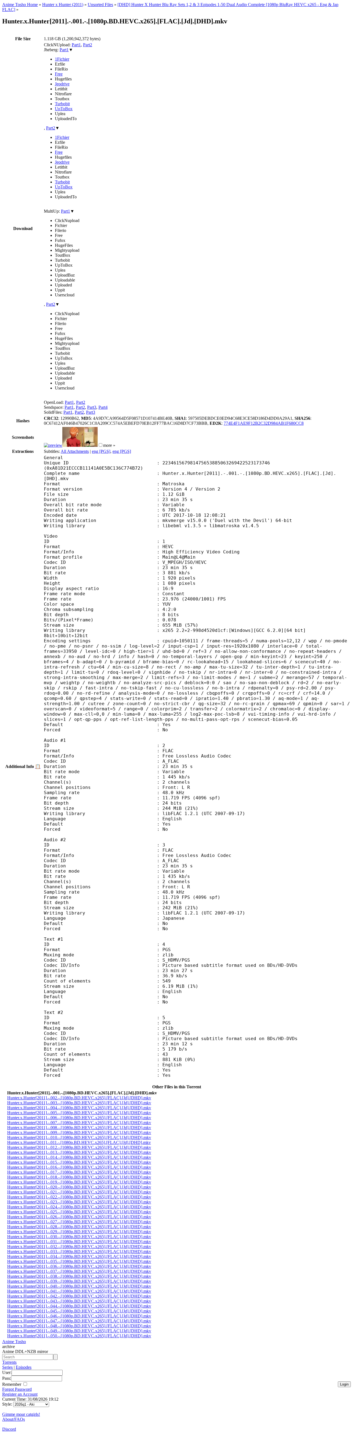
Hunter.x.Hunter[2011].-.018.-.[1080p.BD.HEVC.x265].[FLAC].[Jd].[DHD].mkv (79, 1177)
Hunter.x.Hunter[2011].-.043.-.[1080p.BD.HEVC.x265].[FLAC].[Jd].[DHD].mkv (79, 1301)
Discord (9, 1429)
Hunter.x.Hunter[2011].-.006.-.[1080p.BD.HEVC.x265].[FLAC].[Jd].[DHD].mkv (79, 1117)
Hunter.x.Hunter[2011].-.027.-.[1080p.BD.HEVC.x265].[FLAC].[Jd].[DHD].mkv (79, 1221)
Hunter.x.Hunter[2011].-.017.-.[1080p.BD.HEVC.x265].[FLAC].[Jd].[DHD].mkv (79, 1172)
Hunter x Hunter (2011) (62, 4)
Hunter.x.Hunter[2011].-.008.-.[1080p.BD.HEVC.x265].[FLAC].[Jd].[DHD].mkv (79, 1127)
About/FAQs (13, 1419)
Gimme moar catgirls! (21, 1414)
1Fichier (62, 59)
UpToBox (64, 108)
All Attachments (75, 451)
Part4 (103, 407)
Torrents (9, 1362)
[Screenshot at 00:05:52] (80, 445)
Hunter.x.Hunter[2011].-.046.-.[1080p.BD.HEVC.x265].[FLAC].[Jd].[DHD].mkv (79, 1316)
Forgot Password (17, 1389)
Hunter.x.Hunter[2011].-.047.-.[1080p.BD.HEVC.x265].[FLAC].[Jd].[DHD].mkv (79, 1321)
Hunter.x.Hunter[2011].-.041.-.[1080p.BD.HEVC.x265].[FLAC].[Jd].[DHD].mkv (79, 1291)
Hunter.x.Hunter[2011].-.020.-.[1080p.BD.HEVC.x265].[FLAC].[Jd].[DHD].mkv (79, 1187)
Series (7, 1367)
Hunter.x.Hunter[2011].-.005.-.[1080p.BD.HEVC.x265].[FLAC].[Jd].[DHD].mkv (79, 1112)
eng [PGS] (101, 451)
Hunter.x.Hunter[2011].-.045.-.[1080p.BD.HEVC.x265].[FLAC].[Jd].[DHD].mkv (79, 1311)
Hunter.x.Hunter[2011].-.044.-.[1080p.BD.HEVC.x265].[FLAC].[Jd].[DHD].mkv (79, 1306)
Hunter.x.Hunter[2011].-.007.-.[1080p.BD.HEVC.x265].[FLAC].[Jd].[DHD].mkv (79, 1122)
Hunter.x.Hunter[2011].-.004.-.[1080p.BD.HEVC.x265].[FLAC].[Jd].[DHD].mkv (79, 1107)
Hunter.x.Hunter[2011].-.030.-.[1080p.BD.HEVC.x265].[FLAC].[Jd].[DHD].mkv (79, 1236)
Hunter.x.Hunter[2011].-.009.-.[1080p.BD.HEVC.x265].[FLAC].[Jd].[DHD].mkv (79, 1132)
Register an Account (20, 1394)
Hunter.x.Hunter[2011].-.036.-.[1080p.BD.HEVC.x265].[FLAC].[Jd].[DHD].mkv (79, 1266)
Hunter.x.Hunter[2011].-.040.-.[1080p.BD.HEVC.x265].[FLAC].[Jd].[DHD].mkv (79, 1286)
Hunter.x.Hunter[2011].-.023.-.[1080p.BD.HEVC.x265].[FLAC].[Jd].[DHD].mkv (79, 1202)
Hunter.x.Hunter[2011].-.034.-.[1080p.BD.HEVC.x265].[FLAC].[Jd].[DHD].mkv (79, 1256)
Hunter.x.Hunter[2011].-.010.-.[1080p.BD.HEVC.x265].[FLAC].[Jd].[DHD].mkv (79, 1137)
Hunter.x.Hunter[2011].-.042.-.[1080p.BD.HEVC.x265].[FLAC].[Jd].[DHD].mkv (79, 1296)
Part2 (87, 44)
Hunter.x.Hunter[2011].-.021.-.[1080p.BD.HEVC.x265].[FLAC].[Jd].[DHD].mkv (79, 1192)
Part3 (91, 407)
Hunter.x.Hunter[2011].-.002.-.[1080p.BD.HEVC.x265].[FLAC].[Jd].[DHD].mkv (79, 1097)
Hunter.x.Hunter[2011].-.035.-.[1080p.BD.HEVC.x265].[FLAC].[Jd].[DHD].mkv (79, 1261)
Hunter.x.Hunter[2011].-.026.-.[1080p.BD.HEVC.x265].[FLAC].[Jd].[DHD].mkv (79, 1216)
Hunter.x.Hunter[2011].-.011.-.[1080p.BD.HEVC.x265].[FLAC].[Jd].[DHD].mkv (79, 1142)
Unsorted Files (100, 4)
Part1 (76, 44)
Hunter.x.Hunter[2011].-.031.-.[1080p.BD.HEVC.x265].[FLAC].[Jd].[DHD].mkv (79, 1241)
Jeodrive (62, 84)
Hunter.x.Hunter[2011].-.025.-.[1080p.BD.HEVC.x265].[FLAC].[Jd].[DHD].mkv (79, 1212)
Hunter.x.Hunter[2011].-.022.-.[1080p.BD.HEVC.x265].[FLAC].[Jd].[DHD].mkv (79, 1197)
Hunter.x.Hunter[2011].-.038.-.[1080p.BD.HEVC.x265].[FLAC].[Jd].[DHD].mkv (79, 1276)
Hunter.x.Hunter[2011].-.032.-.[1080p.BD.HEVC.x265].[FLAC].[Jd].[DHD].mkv (79, 1246)
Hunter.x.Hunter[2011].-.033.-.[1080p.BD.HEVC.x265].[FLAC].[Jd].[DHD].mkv (79, 1251)
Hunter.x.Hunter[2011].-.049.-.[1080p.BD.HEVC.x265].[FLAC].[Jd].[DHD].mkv (79, 1331)
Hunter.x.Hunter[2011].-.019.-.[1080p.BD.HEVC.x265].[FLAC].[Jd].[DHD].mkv (79, 1182)
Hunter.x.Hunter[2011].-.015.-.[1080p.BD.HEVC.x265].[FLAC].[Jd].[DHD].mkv (79, 1162)
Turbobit (62, 103)
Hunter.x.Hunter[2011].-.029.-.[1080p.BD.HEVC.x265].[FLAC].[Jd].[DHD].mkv (79, 1231)
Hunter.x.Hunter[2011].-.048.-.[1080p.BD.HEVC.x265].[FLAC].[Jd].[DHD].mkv (79, 1326)
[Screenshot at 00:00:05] (53, 445)
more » (109, 445)
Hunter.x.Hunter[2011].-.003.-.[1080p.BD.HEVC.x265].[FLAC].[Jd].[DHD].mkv (79, 1102)
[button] (100, 445)
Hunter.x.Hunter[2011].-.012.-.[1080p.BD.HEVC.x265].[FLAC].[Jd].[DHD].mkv (79, 1147)
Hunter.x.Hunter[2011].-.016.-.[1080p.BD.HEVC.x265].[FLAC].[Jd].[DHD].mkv (79, 1167)
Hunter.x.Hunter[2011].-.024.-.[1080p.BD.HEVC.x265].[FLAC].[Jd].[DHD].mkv (79, 1207)
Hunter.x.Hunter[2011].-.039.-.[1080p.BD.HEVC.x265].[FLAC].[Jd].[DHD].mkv (79, 1281)
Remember (12, 1384)
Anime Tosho (14, 1341)
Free (59, 74)
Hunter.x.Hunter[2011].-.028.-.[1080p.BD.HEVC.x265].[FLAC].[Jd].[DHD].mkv (79, 1226)
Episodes (23, 1367)
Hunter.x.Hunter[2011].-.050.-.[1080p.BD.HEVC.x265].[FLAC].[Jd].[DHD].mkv (79, 1335)
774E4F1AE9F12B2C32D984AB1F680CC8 (264, 423)
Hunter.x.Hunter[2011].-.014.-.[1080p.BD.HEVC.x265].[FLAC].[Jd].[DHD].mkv (79, 1157)
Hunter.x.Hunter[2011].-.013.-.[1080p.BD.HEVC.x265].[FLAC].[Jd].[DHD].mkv (79, 1152)
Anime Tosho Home (20, 4)
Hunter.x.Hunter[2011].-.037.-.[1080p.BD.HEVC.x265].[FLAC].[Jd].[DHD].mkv (79, 1271)
